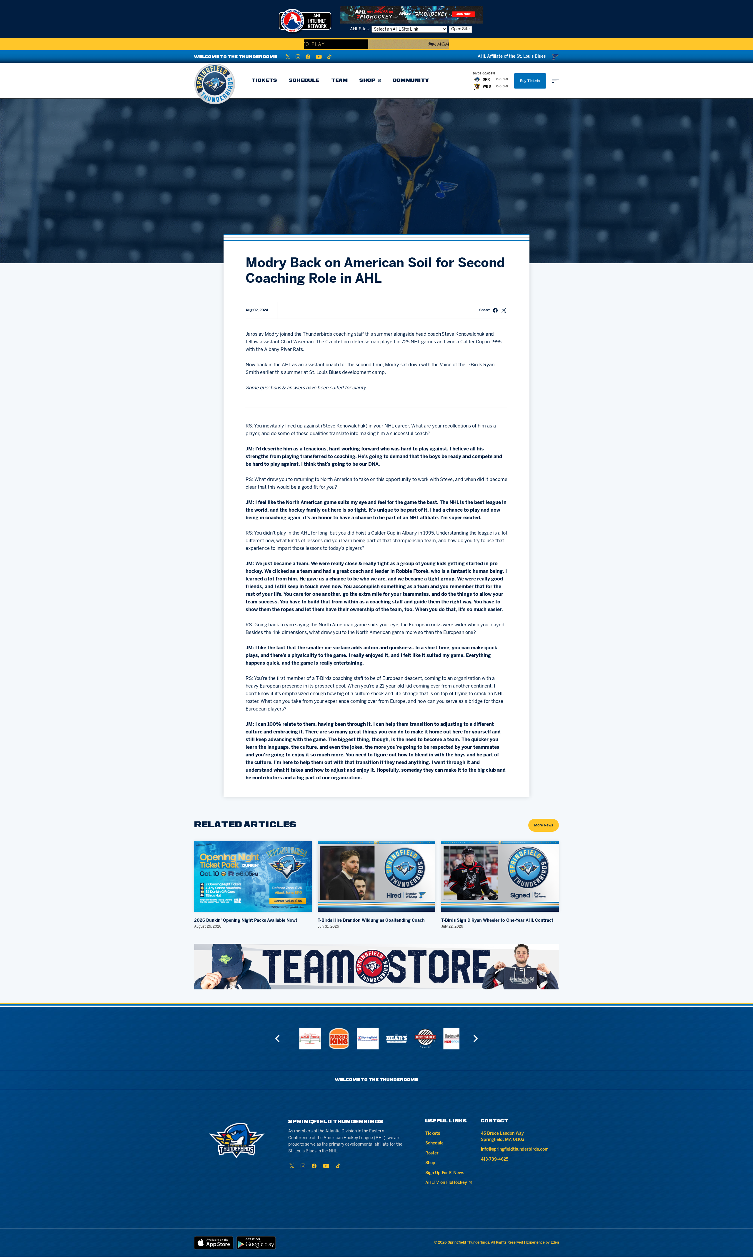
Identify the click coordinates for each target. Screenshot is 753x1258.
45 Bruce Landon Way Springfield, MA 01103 (502, 1137)
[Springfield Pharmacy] (333, 1038)
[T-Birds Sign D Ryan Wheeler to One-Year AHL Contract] (500, 876)
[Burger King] (304, 1038)
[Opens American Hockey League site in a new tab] (305, 20)
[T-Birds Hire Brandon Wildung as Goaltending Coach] (376, 876)
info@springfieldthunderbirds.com (515, 1149)
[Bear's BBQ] (362, 1038)
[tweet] (503, 310)
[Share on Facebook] (495, 310)
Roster (432, 1153)
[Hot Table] (391, 1038)
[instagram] (297, 56)
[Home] (214, 83)
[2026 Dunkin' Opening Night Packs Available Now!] (253, 876)
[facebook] (307, 56)
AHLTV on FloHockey (446, 1183)
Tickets (264, 81)
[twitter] (287, 56)
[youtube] (318, 56)
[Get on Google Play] (256, 1242)
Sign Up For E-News (444, 1173)
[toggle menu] (555, 80)
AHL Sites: (360, 29)
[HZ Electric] (448, 1038)
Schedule (304, 81)
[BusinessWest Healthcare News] (420, 1038)
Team (339, 81)
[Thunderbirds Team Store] (376, 966)
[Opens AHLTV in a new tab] (411, 14)
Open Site (460, 29)
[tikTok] (329, 56)
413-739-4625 (494, 1160)
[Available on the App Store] (214, 1242)
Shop (367, 81)
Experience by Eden (542, 1242)
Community (411, 81)
